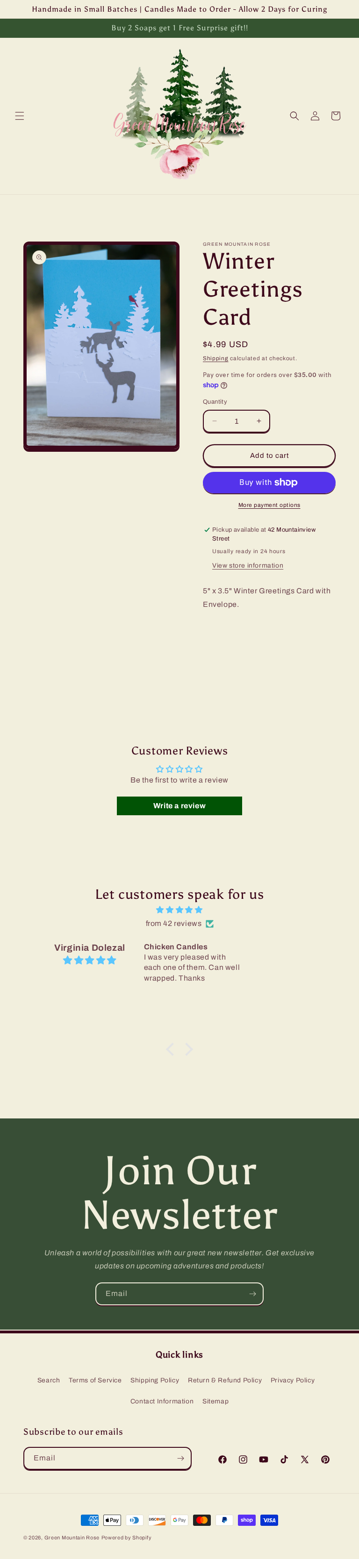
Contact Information (162, 1401)
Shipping (216, 358)
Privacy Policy (293, 1380)
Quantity (215, 402)
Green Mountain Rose (72, 1537)
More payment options (269, 505)
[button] (19, 116)
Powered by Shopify (126, 1537)
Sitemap (215, 1401)
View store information (247, 565)
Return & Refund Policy (225, 1380)
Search (48, 1380)
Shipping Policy (154, 1380)
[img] (179, 910)
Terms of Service (95, 1380)
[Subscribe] (252, 1293)
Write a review (179, 806)
